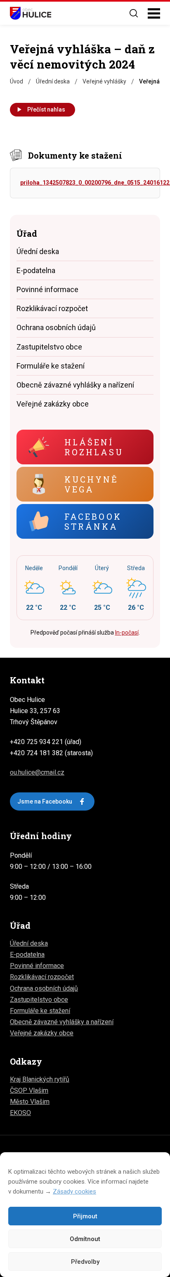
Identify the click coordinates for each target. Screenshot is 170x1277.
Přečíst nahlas (46, 109)
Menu (154, 13)
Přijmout (85, 1216)
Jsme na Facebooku (44, 801)
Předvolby (85, 1261)
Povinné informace (47, 289)
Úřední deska (38, 251)
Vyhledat (134, 13)
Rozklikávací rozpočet (52, 308)
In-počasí (127, 632)
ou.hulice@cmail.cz (37, 772)
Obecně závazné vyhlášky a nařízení (75, 384)
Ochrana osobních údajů (56, 327)
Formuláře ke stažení (51, 365)
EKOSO (20, 1113)
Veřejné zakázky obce (53, 404)
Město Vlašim (30, 1102)
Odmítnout (85, 1239)
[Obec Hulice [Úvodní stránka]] (30, 13)
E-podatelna (36, 270)
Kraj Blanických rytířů (39, 1079)
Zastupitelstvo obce (49, 346)
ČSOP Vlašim (29, 1090)
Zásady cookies (74, 1191)
